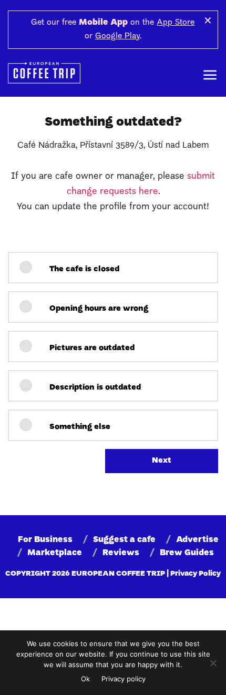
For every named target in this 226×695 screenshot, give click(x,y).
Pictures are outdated (91, 348)
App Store (175, 22)
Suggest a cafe (124, 540)
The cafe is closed (83, 269)
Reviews (120, 553)
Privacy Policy (195, 573)
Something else (78, 427)
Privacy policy (123, 678)
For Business (45, 540)
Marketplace (54, 553)
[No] (213, 663)
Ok (85, 678)
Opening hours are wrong (97, 309)
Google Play (117, 36)
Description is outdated (94, 388)
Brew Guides (187, 553)
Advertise (197, 540)
